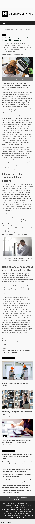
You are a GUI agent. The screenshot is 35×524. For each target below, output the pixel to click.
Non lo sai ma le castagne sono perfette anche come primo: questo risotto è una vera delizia (17, 342)
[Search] (30, 22)
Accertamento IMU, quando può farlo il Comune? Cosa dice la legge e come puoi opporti (17, 428)
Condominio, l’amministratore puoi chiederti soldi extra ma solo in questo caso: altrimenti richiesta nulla (17, 399)
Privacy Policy (24, 497)
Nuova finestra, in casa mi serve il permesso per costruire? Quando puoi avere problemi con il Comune (17, 370)
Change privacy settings (7, 522)
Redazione (16, 497)
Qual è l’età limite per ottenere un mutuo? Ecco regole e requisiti (16, 350)
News (4, 34)
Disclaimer (17, 499)
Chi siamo (8, 497)
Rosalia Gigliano (7, 54)
